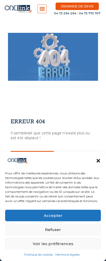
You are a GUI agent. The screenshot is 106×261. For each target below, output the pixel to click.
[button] (98, 160)
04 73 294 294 (65, 13)
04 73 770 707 (89, 13)
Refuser (53, 229)
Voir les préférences (53, 243)
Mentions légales (67, 254)
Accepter (53, 215)
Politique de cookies (38, 254)
